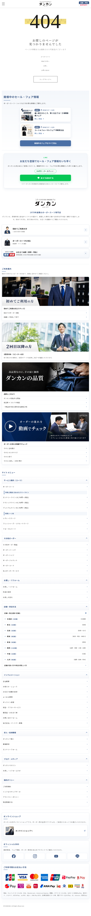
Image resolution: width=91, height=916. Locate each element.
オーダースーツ (45, 56)
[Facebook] (14, 856)
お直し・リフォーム (12, 580)
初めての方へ (45, 61)
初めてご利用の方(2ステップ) (14, 309)
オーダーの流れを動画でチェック (15, 444)
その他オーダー (10, 538)
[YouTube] (56, 856)
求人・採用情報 (10, 732)
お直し (45, 65)
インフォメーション (12, 675)
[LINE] (77, 856)
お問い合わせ (45, 70)
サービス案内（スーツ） (13, 480)
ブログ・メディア (11, 759)
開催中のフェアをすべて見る (45, 143)
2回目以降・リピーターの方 (14, 354)
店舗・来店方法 (10, 606)
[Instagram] (35, 856)
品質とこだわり (9, 394)
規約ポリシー (9, 780)
